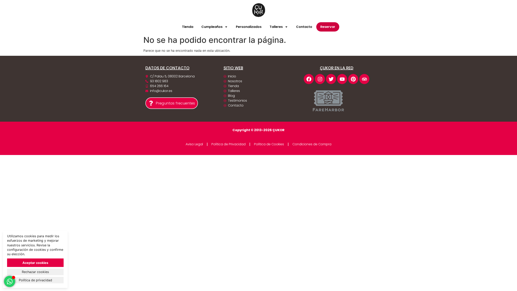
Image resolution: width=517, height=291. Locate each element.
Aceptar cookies (35, 263)
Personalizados (249, 26)
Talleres (276, 26)
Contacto (304, 26)
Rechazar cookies (35, 272)
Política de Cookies (269, 144)
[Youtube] (342, 79)
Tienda (187, 26)
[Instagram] (320, 79)
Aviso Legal (194, 144)
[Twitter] (331, 79)
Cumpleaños (212, 26)
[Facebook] (309, 79)
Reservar (327, 26)
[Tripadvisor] (364, 79)
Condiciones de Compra (311, 144)
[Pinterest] (353, 79)
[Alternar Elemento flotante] (9, 281)
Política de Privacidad (228, 144)
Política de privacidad (35, 280)
